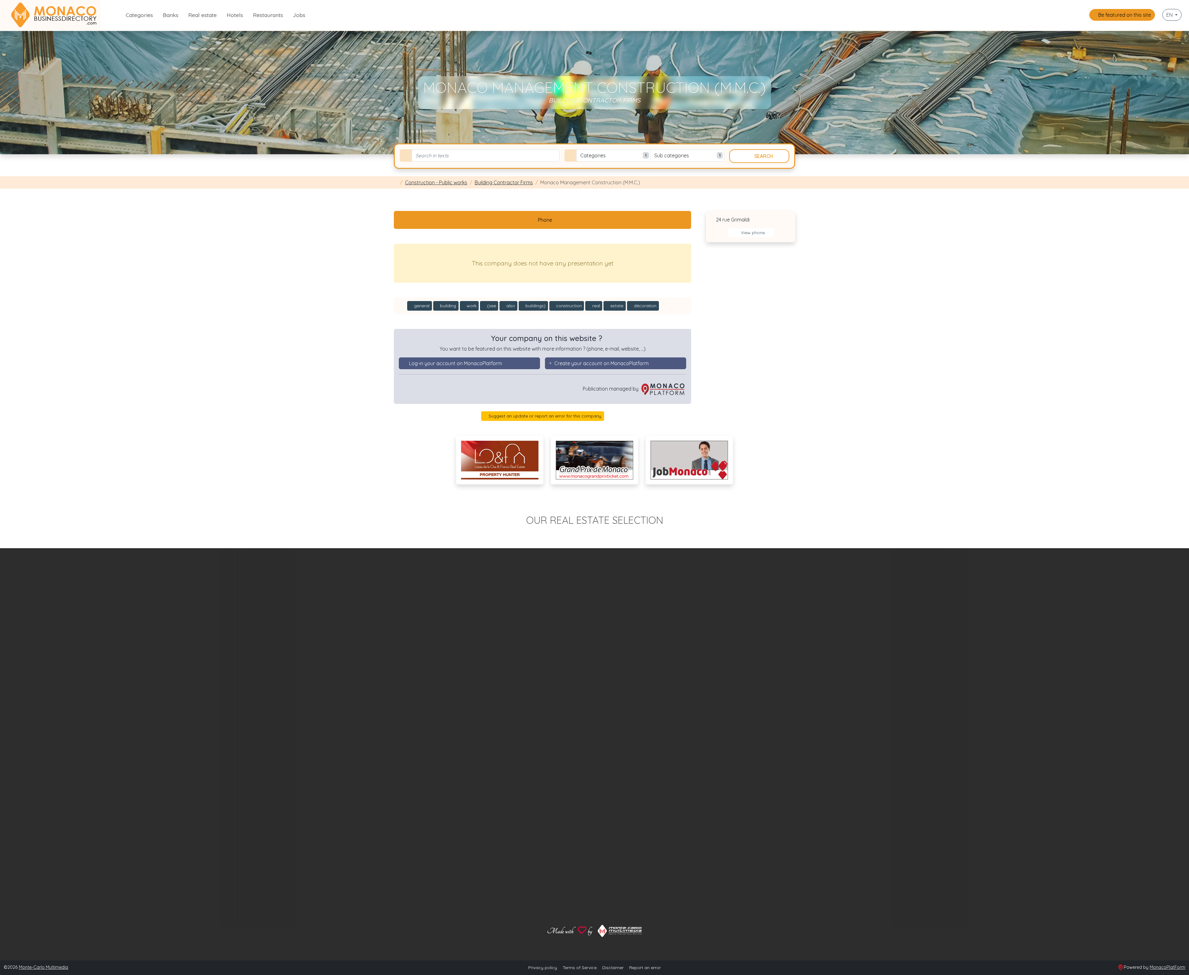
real (595, 305)
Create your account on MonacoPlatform (601, 363)
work (471, 305)
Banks (170, 14)
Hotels (235, 14)
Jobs (299, 14)
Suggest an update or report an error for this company (544, 416)
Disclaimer (613, 967)
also (510, 305)
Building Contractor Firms (504, 182)
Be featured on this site (1124, 15)
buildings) (535, 305)
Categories (139, 14)
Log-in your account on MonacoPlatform (455, 363)
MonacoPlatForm (1167, 967)
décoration (644, 305)
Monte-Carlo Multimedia (43, 967)
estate (616, 305)
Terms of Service (580, 967)
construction (568, 305)
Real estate (202, 14)
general (421, 305)
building (447, 305)
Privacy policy (542, 967)
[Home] (396, 182)
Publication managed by (611, 389)
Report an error (645, 967)
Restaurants (268, 14)
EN (1170, 15)
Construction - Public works (436, 182)
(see (491, 305)
